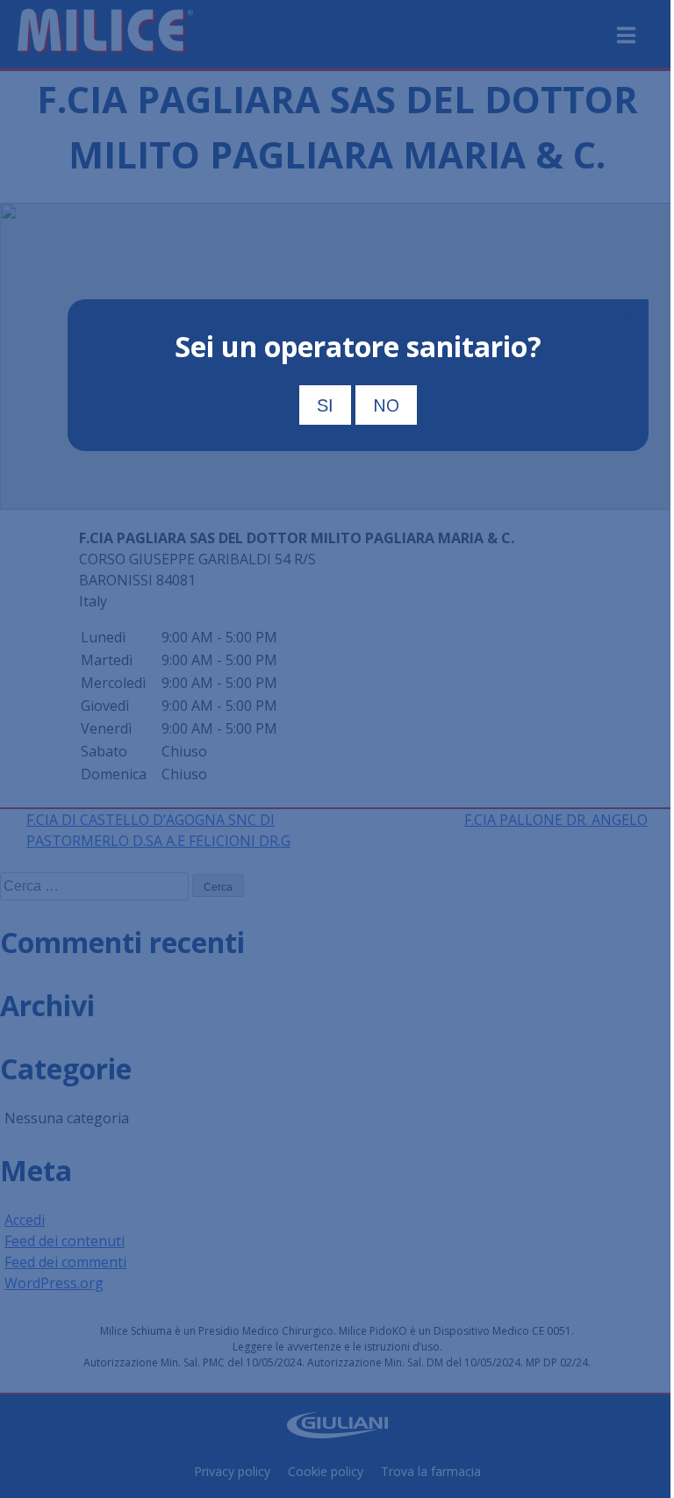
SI (325, 405)
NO (386, 405)
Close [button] (626, 312)
